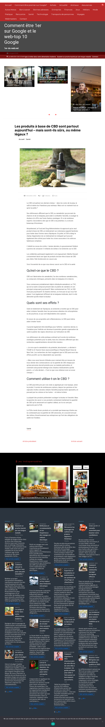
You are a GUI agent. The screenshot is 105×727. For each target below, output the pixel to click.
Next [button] (86, 467)
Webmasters (11, 19)
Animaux (75, 5)
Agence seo (93, 563)
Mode (95, 10)
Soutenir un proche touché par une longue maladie (59, 57)
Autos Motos (10, 10)
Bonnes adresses (41, 10)
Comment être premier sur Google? (31, 5)
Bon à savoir (24, 10)
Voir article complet (12, 559)
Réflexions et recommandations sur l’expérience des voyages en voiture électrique (45, 533)
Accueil (8, 5)
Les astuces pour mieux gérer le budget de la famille (43, 491)
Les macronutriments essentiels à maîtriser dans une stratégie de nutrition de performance (49, 79)
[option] (59, 57)
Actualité (63, 5)
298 (10, 691)
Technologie (42, 14)
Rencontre (20, 14)
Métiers (86, 10)
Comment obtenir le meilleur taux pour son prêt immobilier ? (20, 569)
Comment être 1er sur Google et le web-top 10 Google (22, 34)
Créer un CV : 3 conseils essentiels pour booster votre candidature (94, 530)
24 (83, 698)
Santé (31, 14)
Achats (53, 5)
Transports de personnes (62, 14)
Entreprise (56, 10)
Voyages (80, 14)
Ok (53, 724)
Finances (68, 10)
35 (59, 712)
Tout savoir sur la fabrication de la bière (69, 622)
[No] (102, 722)
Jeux (78, 10)
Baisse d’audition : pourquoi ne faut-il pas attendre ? (81, 109)
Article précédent (29, 441)
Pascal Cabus (31, 498)
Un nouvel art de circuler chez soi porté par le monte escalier (45, 626)
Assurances (87, 5)
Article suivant (76, 441)
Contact (23, 19)
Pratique (9, 14)
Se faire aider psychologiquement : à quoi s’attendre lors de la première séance (16, 83)
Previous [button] (77, 467)
